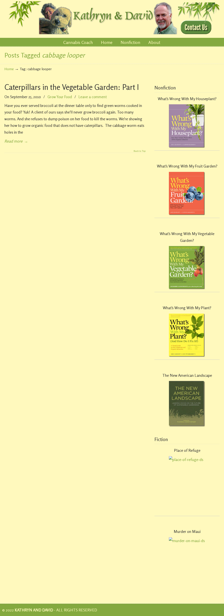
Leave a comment (93, 96)
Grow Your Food (59, 96)
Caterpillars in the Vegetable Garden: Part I (71, 87)
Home (9, 69)
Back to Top (140, 151)
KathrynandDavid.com (91, 17)
